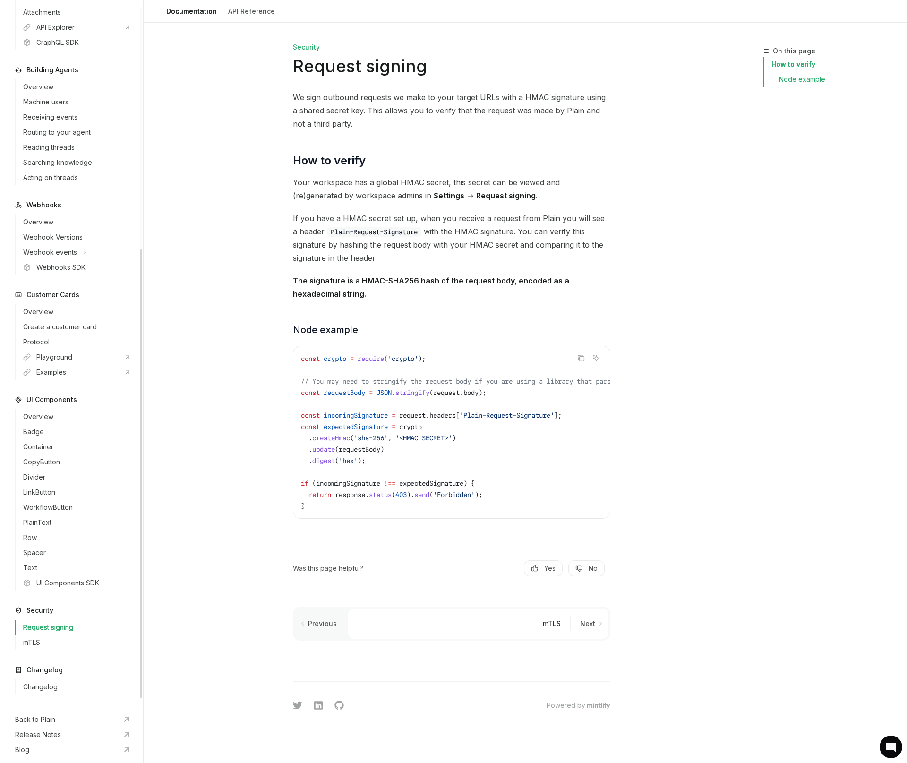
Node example (802, 79)
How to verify (793, 64)
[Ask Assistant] (596, 358)
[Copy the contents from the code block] (581, 358)
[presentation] (71, 353)
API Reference (251, 11)
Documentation (191, 11)
